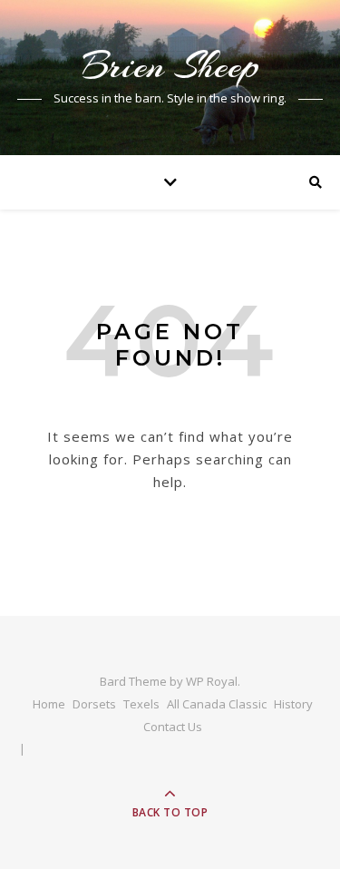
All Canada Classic (217, 704)
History (293, 704)
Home (49, 704)
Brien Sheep (170, 65)
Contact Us (172, 726)
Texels (141, 704)
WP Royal (212, 681)
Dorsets (94, 704)
